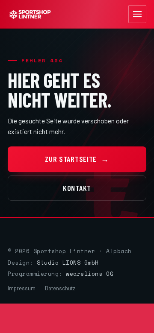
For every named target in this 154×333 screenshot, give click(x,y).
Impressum (22, 288)
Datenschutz (60, 288)
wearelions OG (89, 273)
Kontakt (77, 188)
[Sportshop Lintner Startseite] (30, 14)
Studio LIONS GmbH (68, 262)
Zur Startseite (77, 159)
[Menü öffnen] (137, 14)
